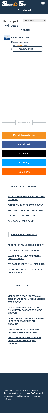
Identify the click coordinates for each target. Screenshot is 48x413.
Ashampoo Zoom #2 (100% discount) (26, 205)
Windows (11, 25)
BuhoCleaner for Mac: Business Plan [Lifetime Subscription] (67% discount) (25, 310)
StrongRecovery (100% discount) (26, 210)
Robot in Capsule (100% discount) (26, 245)
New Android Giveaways (24, 235)
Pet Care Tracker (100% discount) (26, 264)
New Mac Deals (24, 286)
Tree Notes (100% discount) (22, 216)
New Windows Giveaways (24, 186)
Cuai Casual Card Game (21, 221)
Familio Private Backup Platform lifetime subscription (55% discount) (26, 321)
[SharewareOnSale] (14, 3)
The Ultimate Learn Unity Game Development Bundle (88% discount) (24, 340)
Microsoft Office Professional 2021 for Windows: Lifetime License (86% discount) (26, 299)
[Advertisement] (24, 89)
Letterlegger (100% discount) (24, 250)
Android (24, 30)
